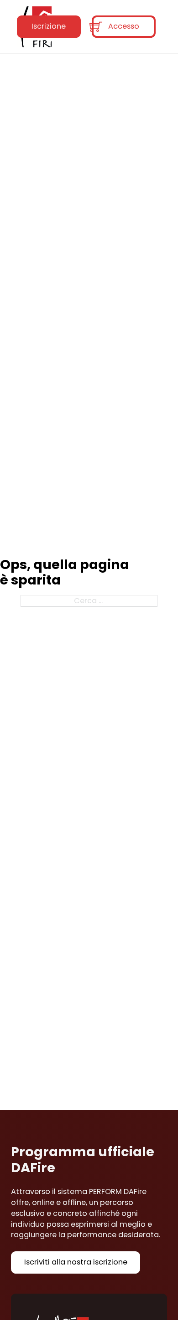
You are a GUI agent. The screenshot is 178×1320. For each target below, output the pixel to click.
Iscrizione (48, 26)
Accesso (123, 26)
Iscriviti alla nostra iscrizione (75, 1262)
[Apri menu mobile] (73, 26)
